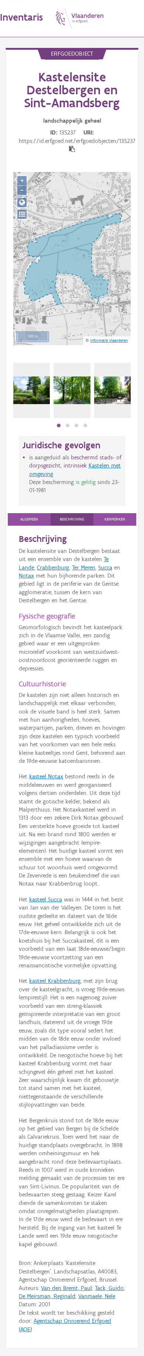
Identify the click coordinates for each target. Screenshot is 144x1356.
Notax (26, 575)
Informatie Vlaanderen (109, 340)
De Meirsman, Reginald (47, 1296)
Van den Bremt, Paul (66, 1288)
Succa (105, 567)
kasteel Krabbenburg (54, 980)
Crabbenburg (53, 567)
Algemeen (29, 519)
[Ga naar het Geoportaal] (22, 202)
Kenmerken (114, 519)
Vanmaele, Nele (96, 1296)
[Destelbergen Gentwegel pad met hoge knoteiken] (31, 390)
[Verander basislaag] (22, 214)
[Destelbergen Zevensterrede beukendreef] (72, 390)
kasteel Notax (46, 776)
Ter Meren (83, 567)
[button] (58, 425)
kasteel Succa (45, 899)
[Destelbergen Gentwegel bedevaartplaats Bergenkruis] (112, 390)
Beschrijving (72, 519)
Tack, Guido (109, 1288)
